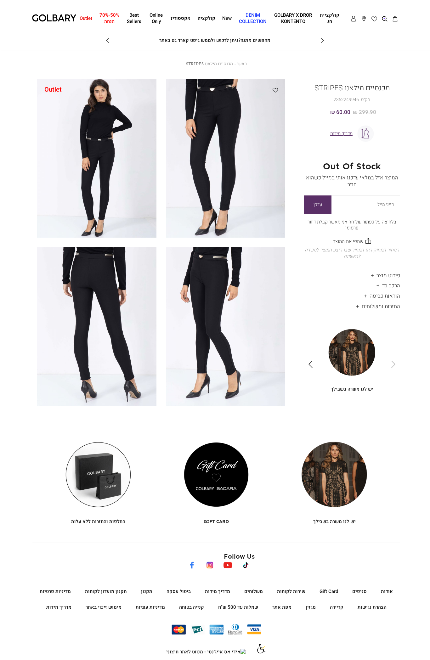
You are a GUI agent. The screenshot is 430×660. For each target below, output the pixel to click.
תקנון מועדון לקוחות (106, 591)
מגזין (311, 607)
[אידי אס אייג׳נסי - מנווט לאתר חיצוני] (206, 652)
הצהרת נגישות (372, 607)
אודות (387, 591)
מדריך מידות (217, 591)
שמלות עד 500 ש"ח (238, 607)
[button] (395, 19)
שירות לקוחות (291, 591)
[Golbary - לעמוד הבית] (54, 20)
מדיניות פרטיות (55, 591)
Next (107, 40)
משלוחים (253, 591)
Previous (322, 40)
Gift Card (329, 591)
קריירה (336, 607)
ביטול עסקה (179, 591)
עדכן (318, 204)
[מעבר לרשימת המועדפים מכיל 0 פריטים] (374, 19)
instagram (209, 564)
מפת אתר (281, 607)
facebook (191, 564)
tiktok (246, 564)
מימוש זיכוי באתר (104, 607)
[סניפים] (364, 19)
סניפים (359, 591)
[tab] (352, 274)
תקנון (146, 591)
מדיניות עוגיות (150, 607)
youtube (227, 564)
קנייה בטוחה (191, 607)
